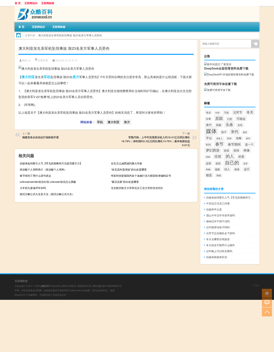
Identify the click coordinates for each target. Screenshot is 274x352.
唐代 (209, 125)
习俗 (226, 112)
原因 (219, 118)
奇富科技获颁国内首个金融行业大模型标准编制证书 (141, 175)
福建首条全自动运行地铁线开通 (40, 137)
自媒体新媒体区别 (216, 257)
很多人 (219, 138)
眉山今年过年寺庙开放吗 (220, 215)
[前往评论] (266, 302)
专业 (208, 112)
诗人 (227, 169)
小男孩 (256, 285)
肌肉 (218, 163)
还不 (247, 169)
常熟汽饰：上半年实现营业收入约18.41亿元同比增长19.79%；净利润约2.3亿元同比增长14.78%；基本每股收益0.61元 (155, 141)
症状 (218, 156)
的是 (241, 156)
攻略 (239, 138)
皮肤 (208, 163)
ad (29, 60)
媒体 (211, 131)
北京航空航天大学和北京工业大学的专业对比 (137, 188)
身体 (237, 169)
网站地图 (97, 285)
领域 (218, 175)
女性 (240, 125)
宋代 (234, 131)
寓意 (245, 132)
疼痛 (247, 150)
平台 (209, 138)
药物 (208, 169)
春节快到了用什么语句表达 (35, 175)
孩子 (223, 132)
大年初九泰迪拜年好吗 (33, 188)
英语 (245, 163)
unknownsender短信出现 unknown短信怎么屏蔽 (48, 182)
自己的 (232, 162)
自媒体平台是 (214, 209)
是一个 (249, 144)
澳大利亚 (28, 76)
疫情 (236, 150)
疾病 (208, 156)
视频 (217, 169)
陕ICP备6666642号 (112, 285)
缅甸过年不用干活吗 (218, 221)
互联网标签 (47, 3)
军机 (47, 76)
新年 (248, 138)
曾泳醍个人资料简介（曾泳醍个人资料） (43, 169)
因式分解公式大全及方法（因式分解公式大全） (47, 194)
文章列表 (30, 35)
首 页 (18, 3)
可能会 (241, 118)
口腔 (229, 119)
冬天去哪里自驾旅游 (218, 239)
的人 (230, 156)
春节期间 (234, 144)
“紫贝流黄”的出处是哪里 (125, 182)
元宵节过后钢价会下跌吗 (220, 233)
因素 (218, 125)
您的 (229, 138)
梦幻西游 (212, 150)
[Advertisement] (112, 326)
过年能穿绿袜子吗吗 (218, 227)
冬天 (250, 112)
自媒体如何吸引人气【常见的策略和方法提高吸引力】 (51, 163)
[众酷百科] (34, 7)
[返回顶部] (266, 311)
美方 (76, 76)
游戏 (226, 150)
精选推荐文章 (84, 285)
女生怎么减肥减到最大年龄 (126, 163)
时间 (208, 144)
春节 (219, 144)
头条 (229, 124)
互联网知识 (30, 3)
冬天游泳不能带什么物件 (220, 245)
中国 (217, 112)
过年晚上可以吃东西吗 (219, 251)
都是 (209, 175)
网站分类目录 (69, 285)
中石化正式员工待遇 (218, 203)
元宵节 (237, 112)
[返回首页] (266, 293)
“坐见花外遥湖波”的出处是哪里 (129, 169)
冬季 (208, 119)
